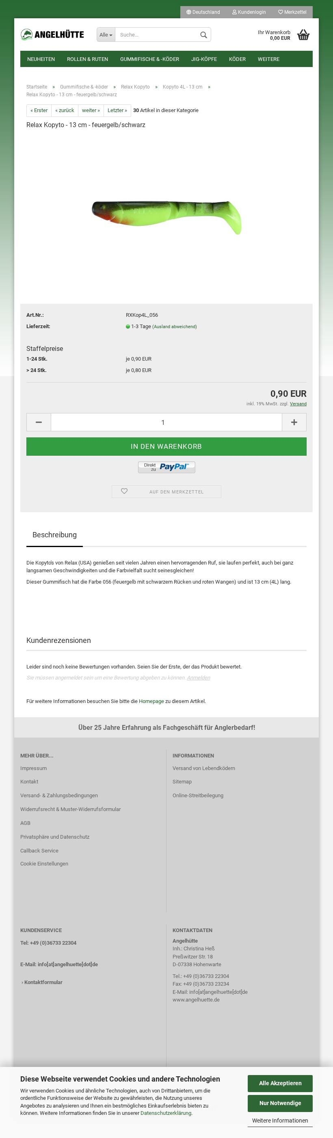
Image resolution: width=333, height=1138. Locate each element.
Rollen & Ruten (87, 59)
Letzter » (117, 110)
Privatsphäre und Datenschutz (54, 837)
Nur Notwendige (280, 1103)
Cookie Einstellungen (44, 864)
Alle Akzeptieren (280, 1083)
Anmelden (198, 678)
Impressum (33, 768)
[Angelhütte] (52, 34)
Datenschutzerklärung (166, 1113)
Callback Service (39, 851)
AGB (25, 823)
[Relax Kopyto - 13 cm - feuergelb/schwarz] (167, 198)
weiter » (91, 110)
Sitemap (182, 782)
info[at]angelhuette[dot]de (68, 964)
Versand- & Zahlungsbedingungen (59, 795)
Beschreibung (54, 534)
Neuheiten (41, 59)
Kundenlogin (251, 12)
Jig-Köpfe (204, 59)
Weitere (268, 59)
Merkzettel (295, 12)
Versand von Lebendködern (204, 768)
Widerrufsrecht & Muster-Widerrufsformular (70, 809)
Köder (237, 59)
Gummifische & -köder (149, 59)
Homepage (151, 701)
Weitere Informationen (280, 1120)
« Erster (39, 110)
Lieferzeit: (38, 326)
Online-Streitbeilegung (198, 795)
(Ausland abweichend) (174, 326)
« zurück (64, 110)
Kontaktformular (43, 982)
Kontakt (29, 782)
